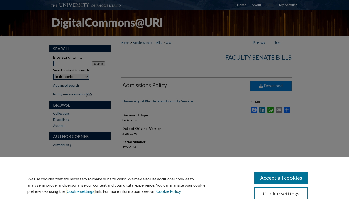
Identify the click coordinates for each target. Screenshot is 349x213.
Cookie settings (80, 191)
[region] (174, 185)
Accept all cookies (281, 178)
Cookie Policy (168, 191)
